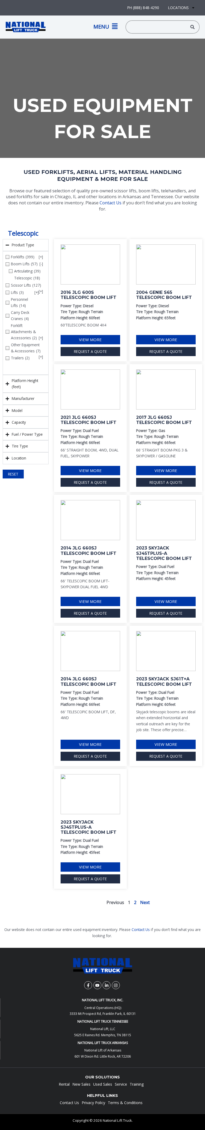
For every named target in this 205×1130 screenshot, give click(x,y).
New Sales (81, 1084)
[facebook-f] (88, 985)
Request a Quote (90, 351)
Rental (64, 1084)
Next (145, 902)
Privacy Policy (93, 1102)
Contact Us (110, 203)
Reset (13, 474)
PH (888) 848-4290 (143, 7)
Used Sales (102, 1084)
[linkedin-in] (107, 985)
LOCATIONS (178, 7)
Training (137, 1084)
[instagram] (116, 985)
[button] (83, 27)
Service (121, 1084)
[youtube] (98, 985)
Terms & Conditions (125, 1102)
